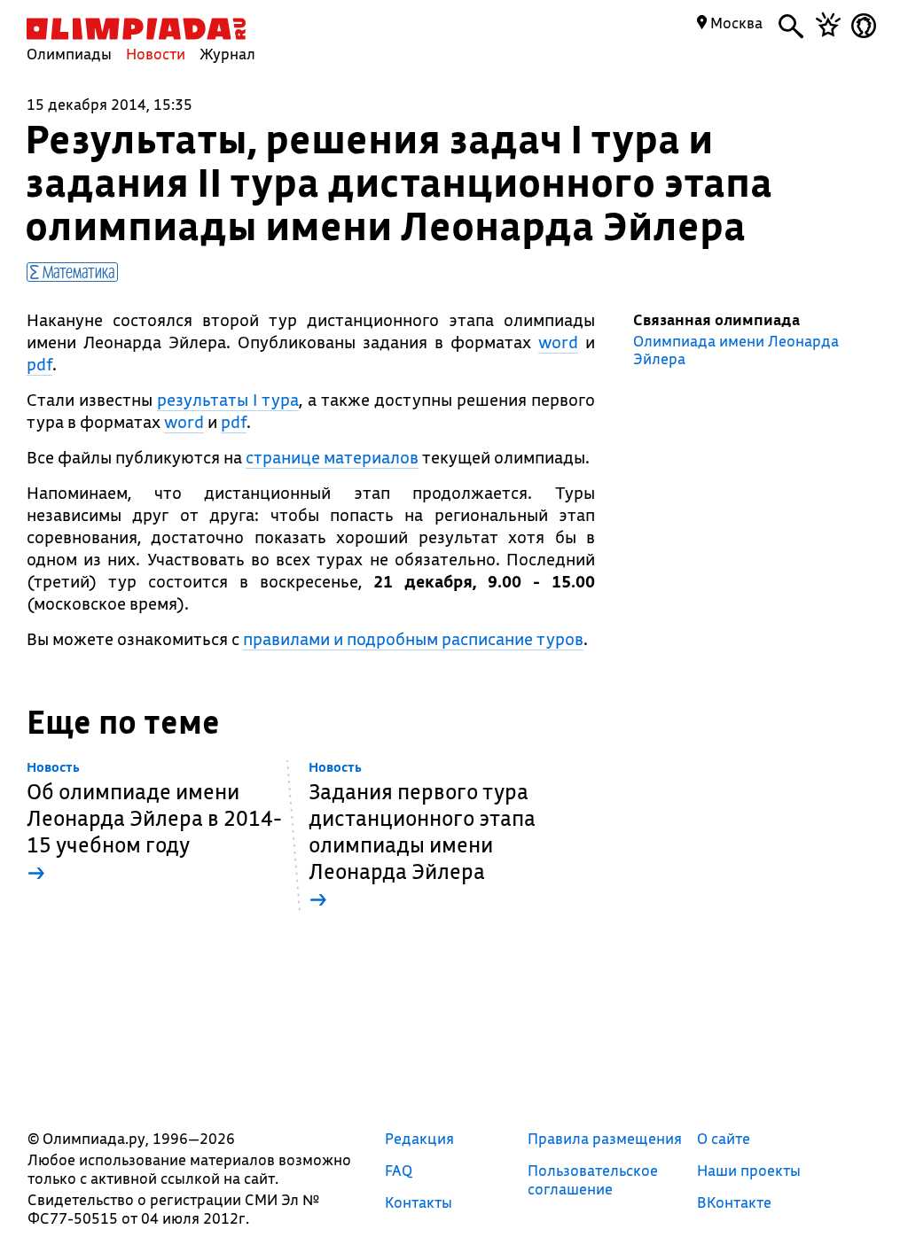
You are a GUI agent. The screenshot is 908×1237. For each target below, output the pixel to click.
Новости (155, 53)
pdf (39, 364)
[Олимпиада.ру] (136, 28)
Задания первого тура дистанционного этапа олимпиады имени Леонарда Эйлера (422, 836)
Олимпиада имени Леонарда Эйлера (736, 350)
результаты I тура (228, 399)
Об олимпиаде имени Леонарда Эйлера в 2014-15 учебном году (154, 822)
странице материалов (332, 457)
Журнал (227, 53)
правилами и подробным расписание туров (413, 639)
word (558, 342)
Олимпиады (69, 53)
